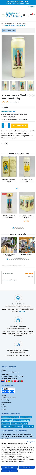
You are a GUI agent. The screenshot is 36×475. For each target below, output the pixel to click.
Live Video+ (4, 407)
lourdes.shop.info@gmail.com (10, 372)
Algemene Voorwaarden (8, 397)
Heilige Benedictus (17, 426)
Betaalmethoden (6, 402)
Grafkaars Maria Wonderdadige (9, 215)
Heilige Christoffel (28, 426)
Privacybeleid (30, 442)
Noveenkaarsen (9, 23)
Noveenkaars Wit (22, 23)
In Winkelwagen (20, 125)
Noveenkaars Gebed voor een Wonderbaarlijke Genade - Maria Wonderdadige (9, 179)
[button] (24, 15)
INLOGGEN (31, 7)
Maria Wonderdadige (25, 417)
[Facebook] (3, 143)
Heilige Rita (14, 423)
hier (22, 461)
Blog (2, 404)
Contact (22, 311)
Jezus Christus (5, 423)
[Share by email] (6, 143)
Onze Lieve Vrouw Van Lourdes (10, 417)
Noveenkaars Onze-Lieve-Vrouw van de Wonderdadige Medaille (27, 179)
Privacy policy (5, 400)
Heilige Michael (6, 426)
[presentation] (4, 57)
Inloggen (3, 409)
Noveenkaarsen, (12, 119)
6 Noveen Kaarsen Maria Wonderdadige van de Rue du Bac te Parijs (27, 215)
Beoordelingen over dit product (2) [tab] (13, 266)
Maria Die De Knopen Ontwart (21, 420)
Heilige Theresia (23, 423)
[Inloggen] (27, 15)
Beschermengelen (7, 420)
